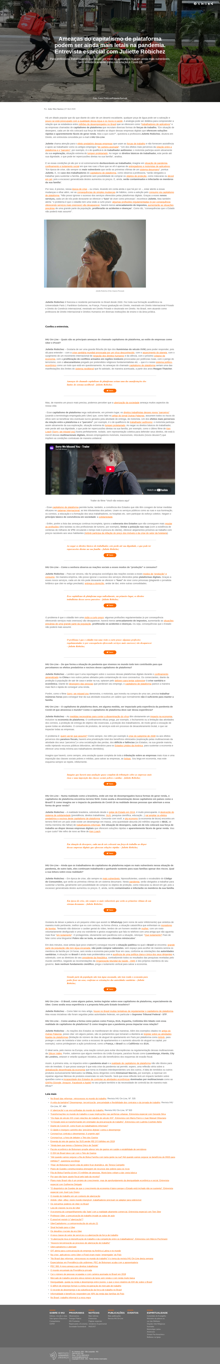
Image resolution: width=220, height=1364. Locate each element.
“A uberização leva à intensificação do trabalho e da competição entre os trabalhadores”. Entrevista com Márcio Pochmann (108, 1239)
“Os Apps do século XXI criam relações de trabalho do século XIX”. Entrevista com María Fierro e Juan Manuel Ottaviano (108, 1118)
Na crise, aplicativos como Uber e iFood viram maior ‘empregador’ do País (85, 1255)
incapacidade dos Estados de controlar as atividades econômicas (96, 1079)
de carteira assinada (108, 147)
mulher (144, 928)
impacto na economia (161, 716)
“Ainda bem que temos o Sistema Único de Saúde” (74, 1145)
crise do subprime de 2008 (142, 736)
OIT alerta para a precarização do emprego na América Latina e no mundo (85, 1251)
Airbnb (161, 1037)
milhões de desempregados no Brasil (97, 124)
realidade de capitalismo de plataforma (131, 1063)
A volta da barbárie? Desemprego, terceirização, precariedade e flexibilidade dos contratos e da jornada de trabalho (105, 1102)
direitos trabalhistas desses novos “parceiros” (146, 412)
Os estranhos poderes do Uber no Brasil (69, 1204)
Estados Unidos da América (129, 745)
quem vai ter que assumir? (73, 736)
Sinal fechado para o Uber (62, 1227)
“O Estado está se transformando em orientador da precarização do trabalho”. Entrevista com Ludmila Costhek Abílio (106, 1122)
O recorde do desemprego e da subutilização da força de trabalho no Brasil (86, 1290)
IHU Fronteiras (74, 1321)
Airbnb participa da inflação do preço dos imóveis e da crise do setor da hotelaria (126, 533)
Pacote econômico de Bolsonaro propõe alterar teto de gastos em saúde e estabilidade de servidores (98, 1149)
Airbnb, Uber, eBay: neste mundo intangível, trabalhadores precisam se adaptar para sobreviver (96, 1200)
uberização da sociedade (126, 402)
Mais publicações (114, 1316)
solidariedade (106, 517)
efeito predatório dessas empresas (95, 143)
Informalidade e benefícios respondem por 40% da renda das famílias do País (87, 1294)
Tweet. (110, 391)
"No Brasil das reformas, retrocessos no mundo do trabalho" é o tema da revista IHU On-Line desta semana (101, 1258)
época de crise (79, 189)
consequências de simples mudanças (96, 192)
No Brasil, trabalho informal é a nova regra (70, 1297)
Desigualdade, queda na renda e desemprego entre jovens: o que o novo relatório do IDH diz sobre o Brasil (101, 1282)
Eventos (132, 1313)
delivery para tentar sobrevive (130, 680)
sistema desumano (149, 169)
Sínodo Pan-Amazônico (155, 1334)
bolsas (127, 758)
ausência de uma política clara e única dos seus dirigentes (142, 954)
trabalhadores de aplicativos (156, 124)
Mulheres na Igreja (154, 1337)
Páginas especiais (95, 1321)
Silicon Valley (55, 1053)
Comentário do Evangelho (156, 1316)
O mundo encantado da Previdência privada (71, 1270)
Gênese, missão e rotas (58, 1316)
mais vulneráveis (111, 878)
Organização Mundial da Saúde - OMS (115, 961)
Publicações (116, 1313)
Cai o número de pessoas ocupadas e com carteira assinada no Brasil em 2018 (88, 1274)
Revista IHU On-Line (115, 1318)
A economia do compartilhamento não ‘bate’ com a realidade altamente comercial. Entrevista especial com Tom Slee (105, 1212)
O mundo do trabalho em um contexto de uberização (75, 1196)
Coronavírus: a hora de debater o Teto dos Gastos (74, 1137)
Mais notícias (93, 1316)
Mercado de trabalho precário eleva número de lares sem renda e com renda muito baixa (92, 1278)
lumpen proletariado (97, 153)
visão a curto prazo (94, 617)
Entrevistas (92, 1318)
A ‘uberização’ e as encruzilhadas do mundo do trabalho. (77, 1110)
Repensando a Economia (78, 1324)
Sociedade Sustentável (77, 1327)
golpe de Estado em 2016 (122, 812)
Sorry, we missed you (64, 431)
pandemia (134, 881)
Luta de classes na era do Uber (65, 1208)
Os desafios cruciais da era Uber (66, 1231)
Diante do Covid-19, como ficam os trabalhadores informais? (79, 1126)
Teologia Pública (75, 1318)
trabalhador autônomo (141, 422)
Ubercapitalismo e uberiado (63, 1247)
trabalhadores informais (88, 825)
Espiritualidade (157, 1313)
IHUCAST (92, 1327)
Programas (76, 1313)
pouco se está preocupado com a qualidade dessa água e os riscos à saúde (84, 121)
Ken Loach (94, 831)
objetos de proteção (136, 176)
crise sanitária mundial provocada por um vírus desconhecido (103, 352)
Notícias (93, 1313)
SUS (108, 815)
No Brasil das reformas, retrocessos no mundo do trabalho (78, 1098)
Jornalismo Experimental (97, 1324)
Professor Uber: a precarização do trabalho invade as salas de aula (82, 1215)
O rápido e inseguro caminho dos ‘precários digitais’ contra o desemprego (85, 1130)
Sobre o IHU (57, 1313)
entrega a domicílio (94, 583)
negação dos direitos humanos (108, 356)
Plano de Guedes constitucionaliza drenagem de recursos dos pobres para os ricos (90, 1169)
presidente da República (94, 957)
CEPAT (52, 1324)
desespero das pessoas (81, 684)
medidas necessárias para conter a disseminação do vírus (99, 716)
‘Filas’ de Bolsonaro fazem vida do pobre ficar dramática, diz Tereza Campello (87, 1165)
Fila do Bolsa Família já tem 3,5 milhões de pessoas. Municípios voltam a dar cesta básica (93, 1172)
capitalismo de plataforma (103, 173)
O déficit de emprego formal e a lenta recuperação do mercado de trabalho (85, 1286)
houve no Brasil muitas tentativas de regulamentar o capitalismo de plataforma (133, 1011)
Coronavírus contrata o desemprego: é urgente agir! (75, 1133)
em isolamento (64, 935)
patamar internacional (69, 510)
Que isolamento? (153, 935)
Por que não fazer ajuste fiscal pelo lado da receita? (75, 1176)
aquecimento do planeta (155, 352)
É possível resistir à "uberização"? (66, 1219)
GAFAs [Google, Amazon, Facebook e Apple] (68, 1082)
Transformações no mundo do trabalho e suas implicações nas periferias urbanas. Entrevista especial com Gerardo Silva (108, 1114)
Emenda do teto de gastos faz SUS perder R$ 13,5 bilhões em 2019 (82, 1141)
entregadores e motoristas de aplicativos (149, 166)
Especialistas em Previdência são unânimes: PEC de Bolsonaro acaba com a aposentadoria (94, 1262)
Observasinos (74, 1316)
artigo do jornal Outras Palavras (128, 415)
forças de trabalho (136, 143)
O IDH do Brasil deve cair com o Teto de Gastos (73, 1153)
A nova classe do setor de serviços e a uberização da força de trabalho (84, 1235)
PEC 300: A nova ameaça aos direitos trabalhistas (74, 1266)
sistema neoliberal (84, 368)
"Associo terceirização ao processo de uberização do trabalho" (80, 1243)
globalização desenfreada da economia (65, 1070)
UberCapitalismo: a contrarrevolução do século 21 (74, 1223)
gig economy (131, 818)
